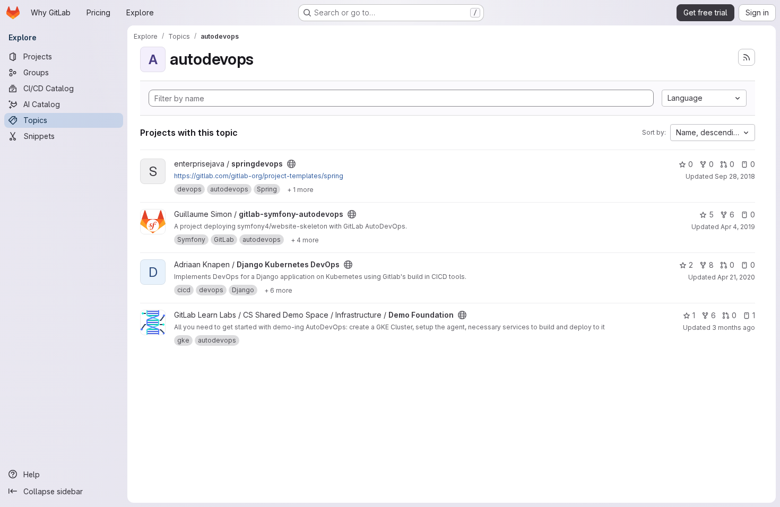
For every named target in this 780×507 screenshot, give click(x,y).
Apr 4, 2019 (738, 227)
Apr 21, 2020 (736, 277)
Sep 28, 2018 (735, 176)
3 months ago (733, 327)
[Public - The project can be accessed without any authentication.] (291, 164)
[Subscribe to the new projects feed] (746, 57)
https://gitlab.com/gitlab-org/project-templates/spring (258, 176)
